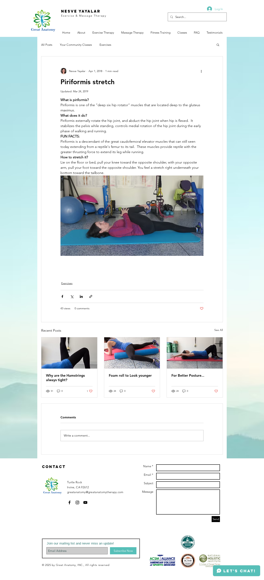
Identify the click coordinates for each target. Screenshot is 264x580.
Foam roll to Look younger (130, 375)
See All (218, 330)
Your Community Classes (76, 45)
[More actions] (201, 71)
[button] (218, 44)
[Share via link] (91, 296)
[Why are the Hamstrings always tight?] (69, 353)
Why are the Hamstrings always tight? (65, 377)
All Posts (46, 45)
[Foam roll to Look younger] (132, 353)
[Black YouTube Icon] (85, 502)
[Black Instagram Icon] (77, 502)
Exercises (105, 45)
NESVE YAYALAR (80, 11)
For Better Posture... (187, 375)
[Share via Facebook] (62, 296)
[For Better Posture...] (195, 353)
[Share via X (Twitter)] (72, 296)
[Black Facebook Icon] (69, 502)
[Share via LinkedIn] (81, 296)
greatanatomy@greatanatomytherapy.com (95, 492)
